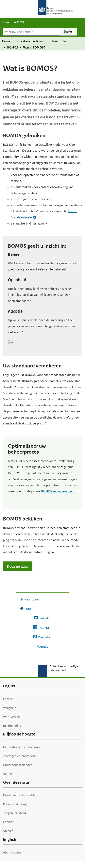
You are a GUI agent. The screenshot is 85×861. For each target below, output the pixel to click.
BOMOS (12, 47)
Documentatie (17, 566)
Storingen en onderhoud (20, 756)
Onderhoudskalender (17, 765)
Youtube (42, 646)
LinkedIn (44, 618)
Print (27, 609)
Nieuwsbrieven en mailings (21, 747)
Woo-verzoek (12, 717)
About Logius (12, 852)
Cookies (8, 822)
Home (5, 22)
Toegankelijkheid (14, 813)
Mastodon (45, 637)
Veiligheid (9, 708)
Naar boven (32, 599)
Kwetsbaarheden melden (20, 795)
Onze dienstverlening (29, 41)
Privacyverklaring (14, 804)
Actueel (8, 774)
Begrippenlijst (12, 726)
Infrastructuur (59, 41)
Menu (20, 22)
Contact (8, 699)
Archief (8, 831)
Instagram (45, 628)
